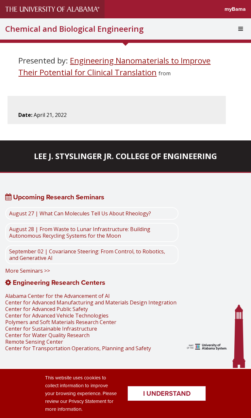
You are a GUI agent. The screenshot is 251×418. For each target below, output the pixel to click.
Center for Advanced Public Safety (46, 309)
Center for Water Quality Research (47, 335)
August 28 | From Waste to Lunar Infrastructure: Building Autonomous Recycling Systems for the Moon (79, 232)
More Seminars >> (27, 270)
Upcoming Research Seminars (57, 197)
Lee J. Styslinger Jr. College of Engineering (125, 156)
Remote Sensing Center (34, 341)
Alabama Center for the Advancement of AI (57, 296)
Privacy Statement (87, 401)
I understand (167, 393)
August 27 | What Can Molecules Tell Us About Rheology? (80, 213)
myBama (235, 9)
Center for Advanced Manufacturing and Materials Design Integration (90, 302)
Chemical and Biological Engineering (74, 29)
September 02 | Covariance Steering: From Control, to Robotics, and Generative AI (87, 255)
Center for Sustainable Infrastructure (51, 328)
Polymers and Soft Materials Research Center (60, 322)
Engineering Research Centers (58, 282)
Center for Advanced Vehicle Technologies (57, 315)
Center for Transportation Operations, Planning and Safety (78, 348)
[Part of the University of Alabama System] (207, 348)
